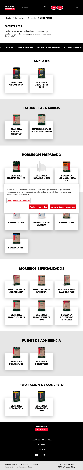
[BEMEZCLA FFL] (66, 218)
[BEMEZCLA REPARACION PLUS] (41, 403)
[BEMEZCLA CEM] (16, 218)
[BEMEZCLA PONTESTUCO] (16, 358)
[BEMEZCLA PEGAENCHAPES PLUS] (41, 312)
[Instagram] (45, 455)
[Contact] (48, 8)
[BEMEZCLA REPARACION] (16, 403)
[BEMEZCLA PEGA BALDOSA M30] (66, 286)
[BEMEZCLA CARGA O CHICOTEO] (16, 126)
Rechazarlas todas (38, 207)
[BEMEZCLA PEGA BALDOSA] (41, 286)
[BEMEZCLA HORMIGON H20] (16, 173)
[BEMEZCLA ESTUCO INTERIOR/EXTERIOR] (41, 126)
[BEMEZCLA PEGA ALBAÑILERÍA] (16, 286)
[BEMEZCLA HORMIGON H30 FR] (66, 173)
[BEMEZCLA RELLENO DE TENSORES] (66, 312)
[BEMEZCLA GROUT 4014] (16, 80)
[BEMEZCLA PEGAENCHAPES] (16, 312)
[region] (41, 198)
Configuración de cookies (18, 200)
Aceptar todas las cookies (63, 207)
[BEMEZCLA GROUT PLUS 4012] (41, 80)
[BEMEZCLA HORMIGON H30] (41, 173)
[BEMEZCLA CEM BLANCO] (41, 218)
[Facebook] (36, 455)
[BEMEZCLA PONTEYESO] (41, 358)
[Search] (45, 7)
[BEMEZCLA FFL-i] (16, 242)
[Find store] (54, 8)
